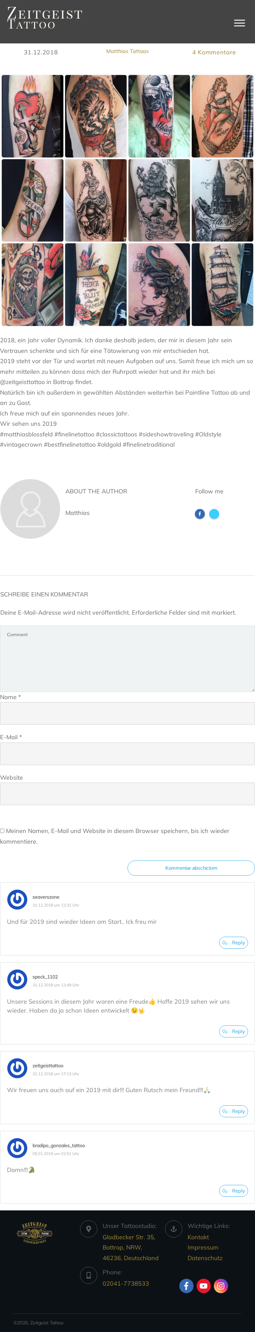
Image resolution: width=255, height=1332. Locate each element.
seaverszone (46, 897)
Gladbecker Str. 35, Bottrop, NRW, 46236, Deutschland (131, 1247)
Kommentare (214, 52)
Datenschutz (205, 1258)
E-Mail (11, 737)
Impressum (203, 1247)
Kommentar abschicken (191, 868)
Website (11, 777)
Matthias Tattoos (127, 51)
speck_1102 (45, 977)
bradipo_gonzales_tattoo (59, 1145)
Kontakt (198, 1237)
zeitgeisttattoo (48, 1066)
